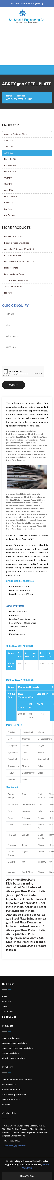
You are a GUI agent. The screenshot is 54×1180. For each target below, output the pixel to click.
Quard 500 (8, 190)
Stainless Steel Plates (14, 274)
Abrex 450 (8, 147)
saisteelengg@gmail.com (27, 39)
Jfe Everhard (10, 215)
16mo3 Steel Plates (13, 287)
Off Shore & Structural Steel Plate (19, 262)
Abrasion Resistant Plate (15, 134)
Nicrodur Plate (10, 197)
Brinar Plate (9, 203)
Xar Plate (8, 209)
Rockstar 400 (10, 159)
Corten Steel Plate (12, 255)
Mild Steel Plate (11, 268)
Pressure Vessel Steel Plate (16, 243)
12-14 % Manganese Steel (16, 280)
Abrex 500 (8, 153)
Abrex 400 (8, 140)
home (9, 96)
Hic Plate (8, 293)
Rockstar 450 (10, 165)
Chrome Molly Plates (13, 237)
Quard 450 (9, 184)
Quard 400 (9, 178)
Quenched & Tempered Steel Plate (19, 249)
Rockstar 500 (10, 172)
